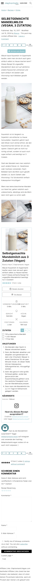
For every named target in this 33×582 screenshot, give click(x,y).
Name (4, 525)
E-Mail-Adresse (8, 533)
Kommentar (6, 495)
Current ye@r (7, 556)
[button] (3, 283)
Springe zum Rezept (17, 51)
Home (3, 10)
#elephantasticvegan (21, 419)
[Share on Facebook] (13, 45)
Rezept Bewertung (8, 488)
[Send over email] (22, 45)
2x (25, 330)
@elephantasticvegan (20, 416)
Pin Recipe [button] (18, 294)
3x (29, 330)
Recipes (11, 10)
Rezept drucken (17, 289)
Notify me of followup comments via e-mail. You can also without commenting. (15, 544)
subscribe (24, 544)
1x (22, 330)
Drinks (18, 10)
